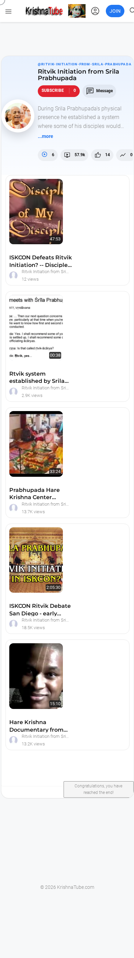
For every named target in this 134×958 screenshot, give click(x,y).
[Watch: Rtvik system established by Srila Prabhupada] (26, 302)
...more (45, 136)
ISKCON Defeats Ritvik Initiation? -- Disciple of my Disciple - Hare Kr (40, 262)
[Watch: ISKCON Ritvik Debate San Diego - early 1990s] (26, 535)
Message (99, 91)
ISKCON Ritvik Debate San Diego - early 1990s (40, 611)
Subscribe (59, 90)
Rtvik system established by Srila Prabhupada (37, 378)
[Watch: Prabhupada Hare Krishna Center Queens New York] (26, 419)
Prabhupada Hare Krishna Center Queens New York (34, 495)
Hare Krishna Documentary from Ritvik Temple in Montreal (36, 727)
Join (115, 11)
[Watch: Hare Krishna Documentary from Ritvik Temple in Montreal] (26, 651)
